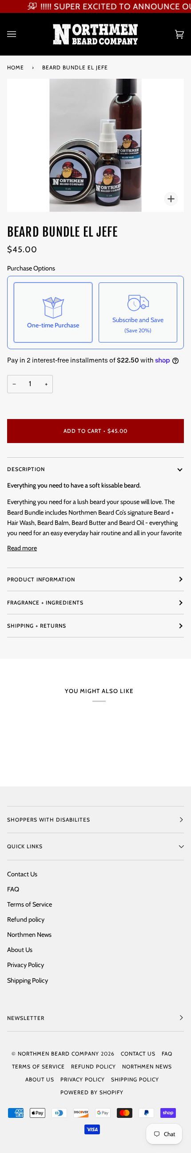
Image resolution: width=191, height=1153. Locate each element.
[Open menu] (20, 34)
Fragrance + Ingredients (45, 602)
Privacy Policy (25, 965)
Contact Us (22, 874)
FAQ (13, 889)
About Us (19, 950)
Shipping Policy (27, 980)
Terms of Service (29, 904)
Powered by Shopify (91, 1092)
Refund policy (25, 919)
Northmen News (29, 935)
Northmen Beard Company (58, 1053)
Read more (22, 548)
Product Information (41, 579)
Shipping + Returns (36, 625)
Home (15, 67)
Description (26, 469)
